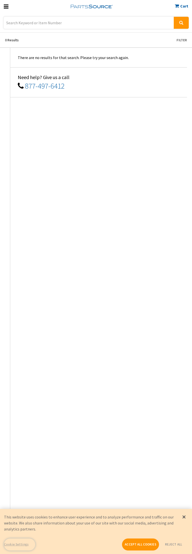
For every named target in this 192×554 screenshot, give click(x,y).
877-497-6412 (44, 86)
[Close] (184, 516)
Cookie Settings (16, 544)
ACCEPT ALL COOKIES (140, 544)
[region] (96, 531)
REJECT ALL (173, 544)
